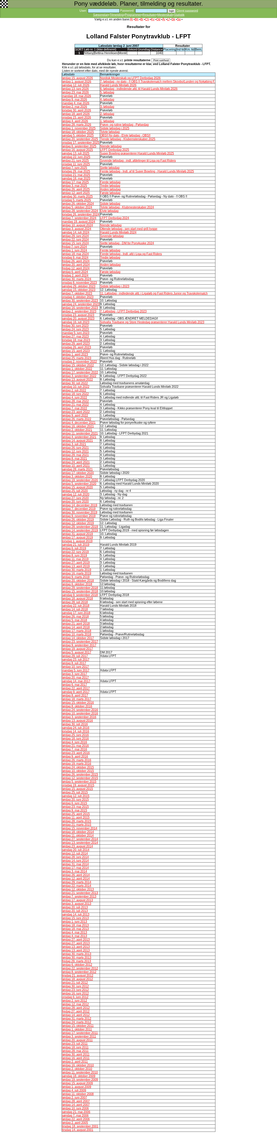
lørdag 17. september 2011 (80, 1032)
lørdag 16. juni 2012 (75, 993)
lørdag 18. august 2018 (77, 598)
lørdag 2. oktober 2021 (77, 429)
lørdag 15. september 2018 (80, 591)
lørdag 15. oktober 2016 (78, 702)
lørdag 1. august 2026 (76, 81)
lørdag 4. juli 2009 (74, 1090)
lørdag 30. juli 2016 (75, 724)
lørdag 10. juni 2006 (75, 1108)
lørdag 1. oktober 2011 (77, 1029)
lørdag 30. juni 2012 (75, 986)
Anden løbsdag (110, 189)
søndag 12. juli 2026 (75, 85)
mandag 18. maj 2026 (76, 95)
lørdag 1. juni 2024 (74, 250)
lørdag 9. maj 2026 (74, 99)
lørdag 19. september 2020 (80, 480)
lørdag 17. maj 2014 (75, 867)
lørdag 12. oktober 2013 (78, 889)
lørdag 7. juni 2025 (74, 167)
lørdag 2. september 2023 (79, 311)
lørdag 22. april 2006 (76, 1119)
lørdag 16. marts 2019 (76, 573)
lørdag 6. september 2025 (79, 146)
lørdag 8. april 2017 (75, 695)
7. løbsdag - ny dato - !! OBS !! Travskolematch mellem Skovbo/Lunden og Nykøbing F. (157, 81)
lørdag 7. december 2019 (79, 508)
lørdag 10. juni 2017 (75, 666)
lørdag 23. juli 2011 (75, 1043)
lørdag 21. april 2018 (76, 623)
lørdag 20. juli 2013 (75, 907)
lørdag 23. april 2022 (76, 411)
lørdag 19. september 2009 (80, 1079)
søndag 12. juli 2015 (75, 796)
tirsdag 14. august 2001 (77, 1129)
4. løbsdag (107, 99)
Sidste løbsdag (110, 203)
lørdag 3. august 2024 (76, 228)
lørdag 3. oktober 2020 (77, 476)
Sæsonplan (101, 14)
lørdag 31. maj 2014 (75, 864)
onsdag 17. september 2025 (80, 142)
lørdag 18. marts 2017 (76, 699)
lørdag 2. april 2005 (75, 1122)
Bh (136, 19)
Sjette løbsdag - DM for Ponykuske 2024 (127, 243)
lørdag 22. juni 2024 (75, 239)
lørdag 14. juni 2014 (75, 860)
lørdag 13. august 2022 (77, 379)
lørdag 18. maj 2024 (75, 253)
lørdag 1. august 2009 (76, 1086)
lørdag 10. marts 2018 (76, 634)
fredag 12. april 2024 (76, 268)
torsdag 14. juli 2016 (75, 731)
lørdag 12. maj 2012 (75, 1004)
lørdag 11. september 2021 (80, 433)
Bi (141, 19)
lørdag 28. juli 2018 (75, 602)
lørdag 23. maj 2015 (75, 806)
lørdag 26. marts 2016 (76, 760)
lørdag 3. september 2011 (79, 1036)
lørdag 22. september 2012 (80, 968)
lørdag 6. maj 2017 (74, 684)
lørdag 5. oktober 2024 (77, 207)
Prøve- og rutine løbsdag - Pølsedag (124, 124)
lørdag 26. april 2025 (76, 189)
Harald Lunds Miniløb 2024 (118, 232)
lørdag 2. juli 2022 (74, 390)
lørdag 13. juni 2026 (75, 88)
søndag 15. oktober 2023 (78, 289)
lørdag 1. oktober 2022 (77, 368)
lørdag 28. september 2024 (80, 210)
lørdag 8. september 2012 (79, 971)
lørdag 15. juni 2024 (75, 243)
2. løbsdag (107, 113)
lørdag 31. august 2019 (77, 533)
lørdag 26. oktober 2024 (78, 203)
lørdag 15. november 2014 (79, 828)
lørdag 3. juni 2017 (74, 673)
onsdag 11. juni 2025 (76, 164)
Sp (179, 19)
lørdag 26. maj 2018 (75, 616)
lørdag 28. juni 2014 (75, 857)
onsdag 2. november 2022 (79, 361)
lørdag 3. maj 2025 (74, 185)
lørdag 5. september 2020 (79, 483)
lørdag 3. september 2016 (79, 717)
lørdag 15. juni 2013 (75, 918)
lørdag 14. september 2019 (80, 530)
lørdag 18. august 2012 (77, 979)
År (163, 19)
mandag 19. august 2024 (78, 221)
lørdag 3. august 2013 (76, 903)
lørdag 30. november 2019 (79, 512)
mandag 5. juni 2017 (75, 670)
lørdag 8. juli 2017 (74, 663)
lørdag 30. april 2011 (76, 1054)
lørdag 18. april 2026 (76, 113)
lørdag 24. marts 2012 (76, 1022)
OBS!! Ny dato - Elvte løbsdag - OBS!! (125, 135)
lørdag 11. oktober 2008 (78, 1094)
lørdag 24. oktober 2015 (78, 767)
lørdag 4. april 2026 (75, 121)
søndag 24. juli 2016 (75, 727)
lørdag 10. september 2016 (80, 713)
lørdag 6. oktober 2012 (77, 964)
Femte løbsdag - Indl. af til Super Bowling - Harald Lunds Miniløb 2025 (147, 171)
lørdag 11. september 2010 (80, 1072)
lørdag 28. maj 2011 (75, 1050)
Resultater (149, 14)
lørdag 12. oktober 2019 (78, 523)
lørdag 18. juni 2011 (75, 1047)
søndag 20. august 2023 (78, 318)
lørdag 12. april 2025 (76, 192)
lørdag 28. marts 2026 (76, 124)
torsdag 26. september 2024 (80, 214)
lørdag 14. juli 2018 (75, 609)
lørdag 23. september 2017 (80, 641)
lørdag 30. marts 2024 (76, 279)
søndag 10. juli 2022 (75, 386)
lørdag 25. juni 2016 (75, 735)
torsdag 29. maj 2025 (76, 171)
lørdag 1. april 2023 (75, 354)
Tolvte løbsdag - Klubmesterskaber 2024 (127, 207)
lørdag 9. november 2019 (79, 516)
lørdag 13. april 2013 (76, 946)
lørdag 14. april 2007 (76, 1104)
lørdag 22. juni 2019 (75, 551)
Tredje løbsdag (110, 185)
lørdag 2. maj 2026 (74, 106)
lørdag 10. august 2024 (77, 225)
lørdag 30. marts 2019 (76, 569)
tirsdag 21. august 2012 (77, 975)
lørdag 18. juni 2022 (75, 393)
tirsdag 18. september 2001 (80, 1126)
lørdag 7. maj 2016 (74, 749)
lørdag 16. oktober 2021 (78, 426)
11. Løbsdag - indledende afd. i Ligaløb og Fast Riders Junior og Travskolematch (154, 293)
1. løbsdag (107, 121)
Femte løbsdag (110, 250)
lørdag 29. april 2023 (76, 343)
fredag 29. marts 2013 (76, 961)
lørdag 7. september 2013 (79, 896)
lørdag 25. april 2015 (76, 813)
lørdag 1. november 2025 (79, 128)
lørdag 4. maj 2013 (74, 932)
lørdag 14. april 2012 (76, 1015)
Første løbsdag (110, 192)
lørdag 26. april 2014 (76, 875)
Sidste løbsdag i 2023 (114, 286)
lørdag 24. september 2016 (80, 709)
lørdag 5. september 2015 (79, 781)
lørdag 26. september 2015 (80, 774)
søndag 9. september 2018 (80, 595)
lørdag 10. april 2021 (76, 465)
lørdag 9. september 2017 (79, 645)
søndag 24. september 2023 (80, 304)
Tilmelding (117, 14)
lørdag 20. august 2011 (77, 1040)
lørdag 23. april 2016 (76, 752)
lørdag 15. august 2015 (77, 788)
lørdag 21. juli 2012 (75, 982)
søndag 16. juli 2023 (75, 322)
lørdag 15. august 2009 (77, 1083)
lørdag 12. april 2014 (76, 878)
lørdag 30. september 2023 (80, 300)
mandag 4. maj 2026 (75, 103)
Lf (168, 19)
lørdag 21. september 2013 (80, 892)
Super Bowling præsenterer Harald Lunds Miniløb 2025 (137, 153)
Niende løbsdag (111, 146)
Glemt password (187, 10)
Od (158, 19)
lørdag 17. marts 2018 (76, 630)
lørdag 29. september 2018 (80, 587)
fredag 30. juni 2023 (75, 325)
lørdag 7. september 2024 (79, 218)
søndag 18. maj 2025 (76, 178)
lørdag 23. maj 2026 (75, 92)
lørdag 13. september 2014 (80, 842)
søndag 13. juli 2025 (75, 153)
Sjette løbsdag (109, 167)
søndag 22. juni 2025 (76, 157)
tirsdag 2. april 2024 (75, 275)
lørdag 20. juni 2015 (75, 799)
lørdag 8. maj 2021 (74, 458)
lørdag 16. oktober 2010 (78, 1065)
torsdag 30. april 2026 (76, 110)
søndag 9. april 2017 (76, 691)
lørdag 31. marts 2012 (76, 1018)
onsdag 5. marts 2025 (76, 200)
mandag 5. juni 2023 (75, 332)
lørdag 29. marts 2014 (76, 882)
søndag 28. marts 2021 (77, 469)
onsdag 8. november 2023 (79, 282)
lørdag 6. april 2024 (75, 271)
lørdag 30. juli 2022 (75, 383)
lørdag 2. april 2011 (75, 1061)
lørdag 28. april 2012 (76, 1007)
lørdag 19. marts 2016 (76, 763)
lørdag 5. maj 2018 (74, 620)
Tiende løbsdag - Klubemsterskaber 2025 (127, 139)
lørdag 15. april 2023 (76, 350)
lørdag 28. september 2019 (80, 526)
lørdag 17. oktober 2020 (78, 472)
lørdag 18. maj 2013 (75, 925)
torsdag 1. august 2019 (77, 541)
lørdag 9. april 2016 (75, 756)
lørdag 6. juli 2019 (74, 548)
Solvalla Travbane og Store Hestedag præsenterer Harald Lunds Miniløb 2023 (152, 322)
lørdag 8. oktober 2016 (77, 706)
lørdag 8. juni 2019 (74, 555)
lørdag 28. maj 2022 (75, 401)
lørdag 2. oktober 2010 (77, 1068)
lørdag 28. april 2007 (76, 1101)
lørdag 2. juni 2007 (74, 1097)
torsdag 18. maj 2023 (76, 340)
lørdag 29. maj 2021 (75, 454)
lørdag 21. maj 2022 (75, 404)
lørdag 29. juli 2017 (75, 656)
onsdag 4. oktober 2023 (77, 297)
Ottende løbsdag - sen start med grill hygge (128, 228)
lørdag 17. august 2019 (77, 537)
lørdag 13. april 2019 (76, 566)
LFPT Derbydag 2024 (114, 218)
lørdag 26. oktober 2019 (78, 519)
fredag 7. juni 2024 (74, 246)
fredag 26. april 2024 (76, 261)
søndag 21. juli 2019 (75, 544)
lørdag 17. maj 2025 (75, 182)
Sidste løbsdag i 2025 (114, 128)
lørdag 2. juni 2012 (74, 1000)
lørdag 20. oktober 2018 (78, 580)
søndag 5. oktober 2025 (78, 135)
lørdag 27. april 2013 (76, 939)
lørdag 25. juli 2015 (75, 792)
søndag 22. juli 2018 (75, 605)
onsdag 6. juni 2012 (75, 997)
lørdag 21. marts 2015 (76, 824)
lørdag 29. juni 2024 (75, 236)
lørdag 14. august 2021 (77, 440)
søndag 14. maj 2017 (76, 681)
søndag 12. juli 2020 (75, 494)
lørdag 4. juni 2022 (74, 397)
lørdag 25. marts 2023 (76, 358)
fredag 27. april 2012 (76, 1011)
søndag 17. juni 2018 (76, 612)
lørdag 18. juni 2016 (75, 738)
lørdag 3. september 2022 (79, 376)
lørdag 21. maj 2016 (75, 745)
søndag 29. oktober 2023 (78, 286)
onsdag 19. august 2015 (78, 785)
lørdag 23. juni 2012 (75, 989)
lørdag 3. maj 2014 (74, 871)
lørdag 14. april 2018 (76, 627)
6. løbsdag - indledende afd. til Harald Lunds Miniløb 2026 (139, 88)
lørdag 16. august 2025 (77, 149)
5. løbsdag (107, 92)
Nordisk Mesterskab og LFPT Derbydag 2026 (130, 78)
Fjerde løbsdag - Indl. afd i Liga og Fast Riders (131, 253)
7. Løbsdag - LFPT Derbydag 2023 (123, 311)
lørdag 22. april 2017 (76, 688)
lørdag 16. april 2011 (76, 1058)
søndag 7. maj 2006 (75, 1115)
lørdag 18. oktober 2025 (78, 131)
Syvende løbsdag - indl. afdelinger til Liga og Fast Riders (138, 160)
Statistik (179, 14)
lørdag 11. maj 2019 (75, 559)
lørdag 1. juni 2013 (74, 921)
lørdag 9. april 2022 (75, 415)
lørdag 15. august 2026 (77, 78)
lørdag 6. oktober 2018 (77, 584)
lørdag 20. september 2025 (80, 139)
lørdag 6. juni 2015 (74, 803)
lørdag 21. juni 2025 (75, 160)
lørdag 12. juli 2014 (75, 853)
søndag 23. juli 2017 (75, 659)
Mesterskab (165, 14)
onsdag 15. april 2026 (76, 117)
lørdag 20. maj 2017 (75, 677)
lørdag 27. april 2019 (76, 562)
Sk (173, 19)
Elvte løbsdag (109, 210)
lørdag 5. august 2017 (76, 652)
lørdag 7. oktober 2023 (77, 293)
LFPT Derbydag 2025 (114, 149)
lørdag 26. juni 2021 (75, 447)
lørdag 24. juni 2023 (75, 329)
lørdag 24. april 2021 (76, 462)
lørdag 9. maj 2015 (74, 810)
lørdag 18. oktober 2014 (78, 831)
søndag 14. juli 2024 (75, 232)
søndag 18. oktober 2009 (78, 1076)
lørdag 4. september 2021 (79, 437)
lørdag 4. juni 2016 (74, 742)
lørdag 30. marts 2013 (76, 954)
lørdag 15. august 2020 (77, 487)
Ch (147, 19)
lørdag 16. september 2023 (80, 307)
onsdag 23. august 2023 (78, 314)
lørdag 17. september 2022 (80, 372)
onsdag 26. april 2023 (76, 347)
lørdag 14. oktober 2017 (78, 638)
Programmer (133, 14)
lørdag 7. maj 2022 (74, 408)
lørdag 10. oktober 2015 (78, 770)
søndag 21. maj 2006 (76, 1111)
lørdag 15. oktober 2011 (78, 1025)
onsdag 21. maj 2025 (76, 174)
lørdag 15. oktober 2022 (78, 365)
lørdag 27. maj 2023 (75, 336)
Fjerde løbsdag (110, 182)
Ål (131, 19)
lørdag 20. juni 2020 (75, 501)
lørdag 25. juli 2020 (75, 490)
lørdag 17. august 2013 (77, 900)
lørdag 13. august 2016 (77, 720)
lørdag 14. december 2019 (79, 505)
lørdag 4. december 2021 (79, 422)
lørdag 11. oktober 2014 (78, 835)
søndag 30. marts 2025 (77, 196)
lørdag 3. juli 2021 (74, 444)
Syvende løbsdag (112, 236)
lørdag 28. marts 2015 (76, 821)
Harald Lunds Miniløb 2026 (118, 85)
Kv (153, 19)
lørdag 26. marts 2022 (76, 419)
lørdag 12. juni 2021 (75, 451)
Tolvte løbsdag (110, 131)
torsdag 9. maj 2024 (75, 257)
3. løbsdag (107, 106)
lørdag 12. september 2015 (80, 778)
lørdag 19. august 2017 (77, 648)
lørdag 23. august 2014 (77, 846)
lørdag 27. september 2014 (80, 839)
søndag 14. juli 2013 (75, 914)
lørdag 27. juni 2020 (75, 498)
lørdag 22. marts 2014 (76, 885)
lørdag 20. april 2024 (76, 264)
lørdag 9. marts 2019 (76, 577)
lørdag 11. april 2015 (76, 817)
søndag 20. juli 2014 (75, 849)
